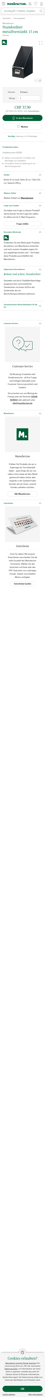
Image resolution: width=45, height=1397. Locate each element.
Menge (12, 98)
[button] (41, 43)
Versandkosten (33, 111)
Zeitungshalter (19, 18)
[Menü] (4, 3)
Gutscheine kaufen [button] (22, 583)
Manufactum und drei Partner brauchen (20, 1363)
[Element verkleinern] (36, 80)
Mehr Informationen (35, 1394)
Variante (11, 92)
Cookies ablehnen (8, 1394)
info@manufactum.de (22, 403)
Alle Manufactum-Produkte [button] (22, 494)
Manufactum (27, 198)
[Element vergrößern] (40, 80)
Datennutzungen (11, 1369)
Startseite (6, 18)
